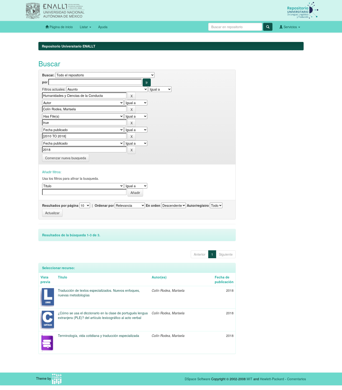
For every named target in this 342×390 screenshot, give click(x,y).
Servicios (290, 26)
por (44, 82)
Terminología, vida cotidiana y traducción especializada (98, 335)
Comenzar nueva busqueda (65, 158)
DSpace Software (197, 378)
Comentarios (296, 378)
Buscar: (48, 75)
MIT (249, 378)
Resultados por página (60, 205)
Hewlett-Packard (272, 378)
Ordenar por (104, 205)
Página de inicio (61, 26)
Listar (84, 26)
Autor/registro (198, 205)
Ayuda (102, 26)
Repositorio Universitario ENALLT (68, 46)
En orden (153, 205)
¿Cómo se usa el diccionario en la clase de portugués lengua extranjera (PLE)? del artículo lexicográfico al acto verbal (103, 315)
